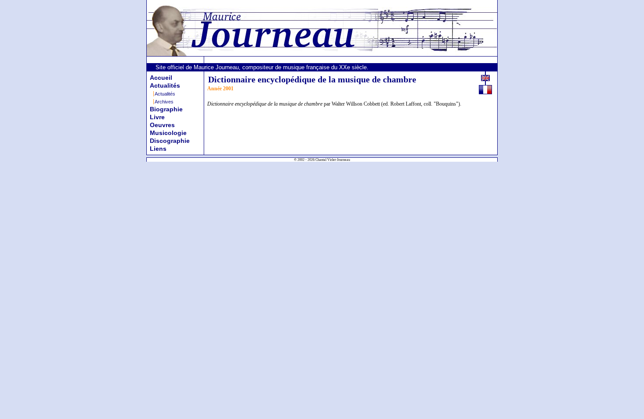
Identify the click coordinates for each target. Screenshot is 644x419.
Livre (157, 117)
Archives (164, 101)
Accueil (161, 77)
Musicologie (168, 132)
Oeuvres (162, 124)
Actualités (165, 85)
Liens (158, 148)
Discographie (170, 140)
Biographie (166, 109)
